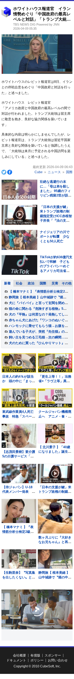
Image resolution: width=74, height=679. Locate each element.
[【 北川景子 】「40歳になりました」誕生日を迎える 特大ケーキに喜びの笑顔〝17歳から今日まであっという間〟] (55, 433)
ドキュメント (16, 660)
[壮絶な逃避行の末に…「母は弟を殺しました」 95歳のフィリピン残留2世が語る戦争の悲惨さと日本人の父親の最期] (19, 190)
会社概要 (19, 655)
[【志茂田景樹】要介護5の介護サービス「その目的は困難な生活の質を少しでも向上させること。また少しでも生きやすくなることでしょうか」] (19, 436)
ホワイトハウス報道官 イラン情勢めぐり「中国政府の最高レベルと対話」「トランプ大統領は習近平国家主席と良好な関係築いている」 (42, 19)
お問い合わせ (58, 660)
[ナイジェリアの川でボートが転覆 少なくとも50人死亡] (19, 240)
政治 (31, 283)
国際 (43, 283)
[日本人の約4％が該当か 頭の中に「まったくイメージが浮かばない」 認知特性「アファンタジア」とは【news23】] (19, 363)
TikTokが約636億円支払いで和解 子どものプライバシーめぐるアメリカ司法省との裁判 (56, 266)
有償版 (35, 655)
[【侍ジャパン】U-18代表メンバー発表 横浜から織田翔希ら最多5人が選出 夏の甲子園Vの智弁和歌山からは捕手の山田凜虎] (19, 473)
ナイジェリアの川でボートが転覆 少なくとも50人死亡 (54, 236)
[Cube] (6, 16)
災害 (55, 283)
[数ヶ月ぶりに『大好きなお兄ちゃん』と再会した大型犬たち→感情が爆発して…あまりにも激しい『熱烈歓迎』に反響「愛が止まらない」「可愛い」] (55, 516)
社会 (19, 283)
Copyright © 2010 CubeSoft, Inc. (37, 666)
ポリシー (37, 660)
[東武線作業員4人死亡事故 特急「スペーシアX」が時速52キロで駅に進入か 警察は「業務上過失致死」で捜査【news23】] (19, 398)
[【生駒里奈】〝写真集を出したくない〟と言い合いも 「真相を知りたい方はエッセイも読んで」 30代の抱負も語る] (19, 559)
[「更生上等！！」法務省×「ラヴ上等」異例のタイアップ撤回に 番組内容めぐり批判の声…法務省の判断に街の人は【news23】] (55, 363)
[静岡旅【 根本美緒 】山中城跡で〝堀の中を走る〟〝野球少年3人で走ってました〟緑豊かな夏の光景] (55, 559)
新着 (7, 283)
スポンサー (53, 655)
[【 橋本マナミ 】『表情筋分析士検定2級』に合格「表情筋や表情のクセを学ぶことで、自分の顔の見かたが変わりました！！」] (19, 511)
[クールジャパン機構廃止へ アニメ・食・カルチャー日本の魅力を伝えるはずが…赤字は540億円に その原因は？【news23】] (55, 398)
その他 (67, 283)
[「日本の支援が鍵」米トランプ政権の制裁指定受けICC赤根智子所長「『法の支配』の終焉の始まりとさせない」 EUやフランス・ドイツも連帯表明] (19, 215)
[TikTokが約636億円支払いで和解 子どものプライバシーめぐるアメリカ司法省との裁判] (19, 265)
